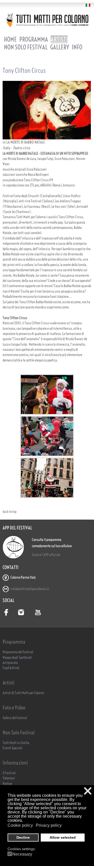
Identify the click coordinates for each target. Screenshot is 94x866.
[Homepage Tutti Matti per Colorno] (47, 20)
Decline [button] (23, 837)
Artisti (59, 39)
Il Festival (9, 773)
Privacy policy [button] (49, 825)
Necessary (22, 854)
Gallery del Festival (15, 718)
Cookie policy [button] (20, 825)
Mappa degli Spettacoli (17, 657)
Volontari (9, 778)
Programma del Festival (18, 652)
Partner (7, 783)
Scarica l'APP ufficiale (46, 555)
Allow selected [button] (63, 837)
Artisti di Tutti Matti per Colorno (23, 693)
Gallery (59, 47)
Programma (33, 39)
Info (77, 47)
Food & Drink (11, 668)
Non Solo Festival (26, 47)
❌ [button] (88, 791)
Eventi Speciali (12, 748)
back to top (9, 511)
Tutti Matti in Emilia (16, 743)
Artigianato (10, 663)
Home (10, 39)
